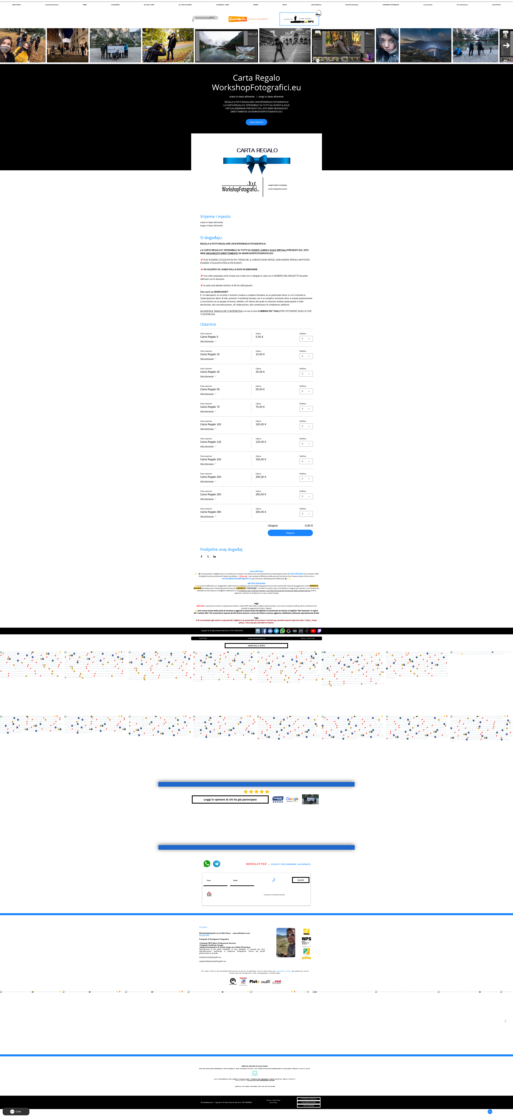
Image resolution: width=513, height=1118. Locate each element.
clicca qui (243, 576)
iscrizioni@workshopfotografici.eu (237, 578)
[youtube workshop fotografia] (313, 631)
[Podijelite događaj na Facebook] (201, 556)
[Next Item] (506, 45)
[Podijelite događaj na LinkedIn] (214, 556)
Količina (303, 333)
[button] (16, 4)
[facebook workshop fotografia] (264, 631)
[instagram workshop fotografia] (258, 631)
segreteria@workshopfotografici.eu (212, 961)
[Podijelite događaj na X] (208, 556)
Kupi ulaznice (256, 122)
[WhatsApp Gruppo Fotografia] (282, 631)
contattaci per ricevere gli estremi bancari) (219, 588)
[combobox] (306, 339)
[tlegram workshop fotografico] (276, 631)
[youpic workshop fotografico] (301, 631)
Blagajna (290, 532)
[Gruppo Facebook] (270, 631)
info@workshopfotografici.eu (210, 957)
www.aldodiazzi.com (241, 933)
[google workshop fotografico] (288, 631)
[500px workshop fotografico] (294, 631)
